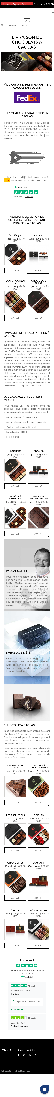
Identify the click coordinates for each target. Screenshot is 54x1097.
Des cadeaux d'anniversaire (21, 417)
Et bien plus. (13, 436)
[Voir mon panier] (2, 25)
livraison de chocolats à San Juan (27, 752)
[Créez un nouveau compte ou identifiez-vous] (53, 13)
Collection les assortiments (21, 427)
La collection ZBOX (16, 432)
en (15, 25)
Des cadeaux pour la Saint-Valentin (26, 422)
